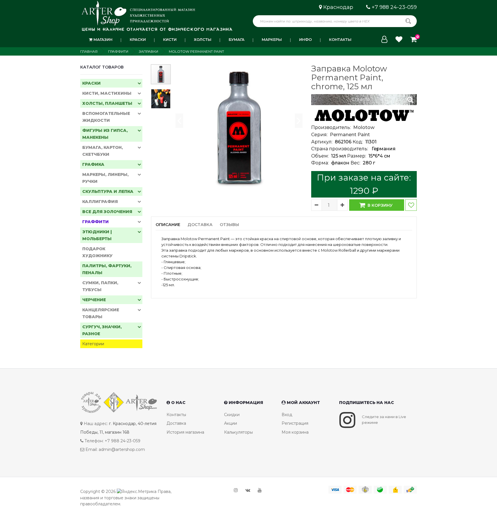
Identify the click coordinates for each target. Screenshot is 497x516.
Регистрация (295, 423)
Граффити (95, 221)
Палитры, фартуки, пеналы (106, 269)
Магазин (102, 39)
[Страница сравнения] (398, 39)
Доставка (176, 423)
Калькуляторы (238, 432)
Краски (138, 39)
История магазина (185, 432)
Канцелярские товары (100, 313)
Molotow (363, 127)
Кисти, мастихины (106, 93)
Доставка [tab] (200, 224)
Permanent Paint (350, 134)
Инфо (305, 39)
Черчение (94, 299)
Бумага (236, 39)
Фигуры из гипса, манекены (105, 134)
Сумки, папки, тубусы (100, 286)
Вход (287, 414)
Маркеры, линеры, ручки (105, 178)
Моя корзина (295, 432)
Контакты (340, 39)
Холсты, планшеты (107, 103)
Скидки (232, 414)
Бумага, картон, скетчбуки (102, 151)
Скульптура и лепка (107, 191)
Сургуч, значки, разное (102, 330)
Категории (93, 343)
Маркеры (272, 39)
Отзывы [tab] (229, 224)
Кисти (170, 39)
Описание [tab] (168, 224)
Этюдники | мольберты (97, 235)
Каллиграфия (100, 201)
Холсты (202, 39)
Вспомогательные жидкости (106, 117)
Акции (230, 423)
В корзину (379, 205)
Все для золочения (107, 211)
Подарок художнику (97, 252)
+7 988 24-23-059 (394, 7)
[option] (238, 127)
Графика (93, 164)
